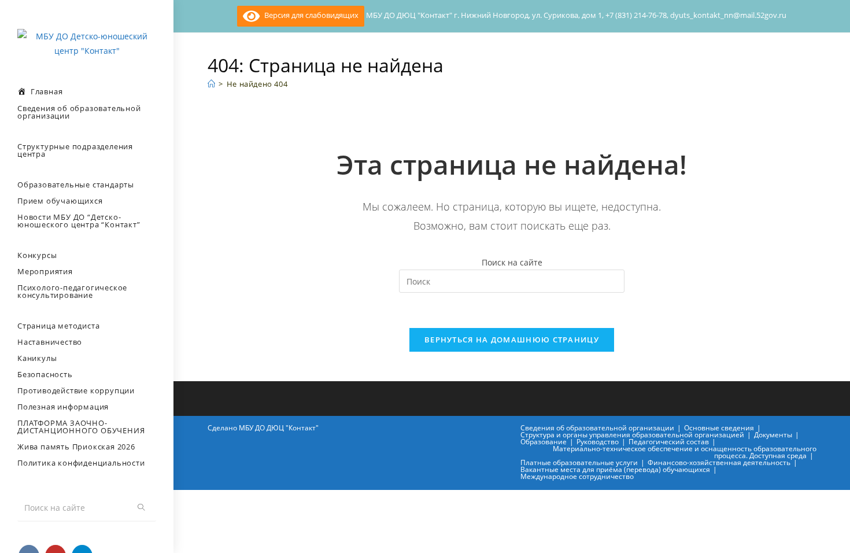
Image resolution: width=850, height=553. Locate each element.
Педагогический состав (669, 442)
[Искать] (141, 507)
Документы (773, 435)
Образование (543, 442)
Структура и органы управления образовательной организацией (632, 435)
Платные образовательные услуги (579, 462)
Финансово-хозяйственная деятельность (719, 462)
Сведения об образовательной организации (597, 428)
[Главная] (212, 84)
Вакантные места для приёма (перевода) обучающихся (615, 469)
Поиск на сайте (512, 262)
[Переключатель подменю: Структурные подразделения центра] (3, 172)
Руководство (597, 442)
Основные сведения (719, 428)
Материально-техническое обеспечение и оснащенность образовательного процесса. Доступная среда (684, 452)
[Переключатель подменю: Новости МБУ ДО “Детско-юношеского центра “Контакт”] (3, 243)
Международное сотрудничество (577, 476)
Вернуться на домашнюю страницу (511, 339)
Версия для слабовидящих (309, 15)
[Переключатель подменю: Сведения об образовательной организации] (3, 134)
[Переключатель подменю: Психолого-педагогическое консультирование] (3, 313)
